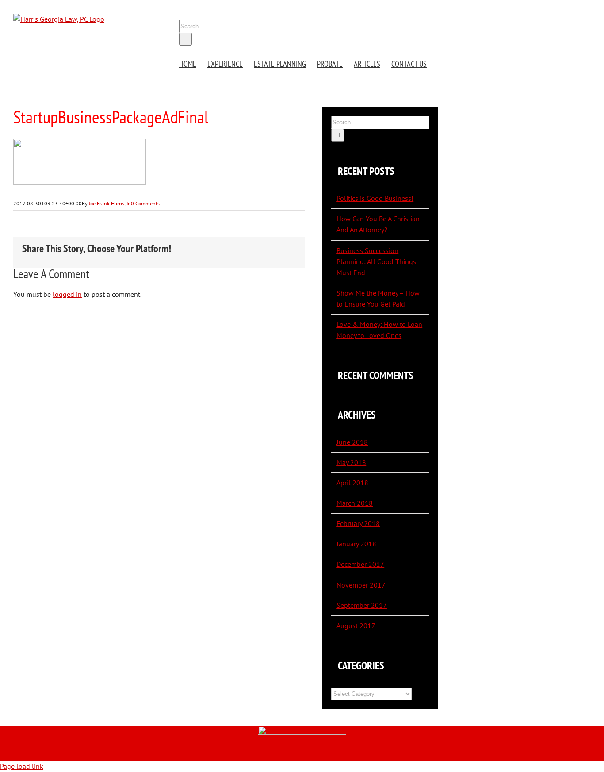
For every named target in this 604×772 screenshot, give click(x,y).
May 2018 (351, 462)
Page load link (21, 766)
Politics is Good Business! (374, 198)
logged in (67, 294)
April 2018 (352, 482)
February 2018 (358, 523)
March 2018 (354, 503)
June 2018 (352, 442)
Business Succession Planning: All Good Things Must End (376, 261)
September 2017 (361, 605)
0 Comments (145, 203)
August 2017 (355, 625)
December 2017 (360, 564)
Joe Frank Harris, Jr (109, 203)
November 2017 (361, 584)
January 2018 (356, 543)
